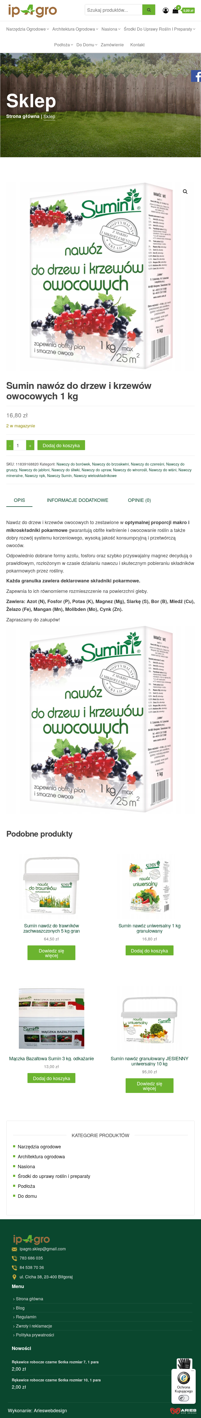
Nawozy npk (35, 475)
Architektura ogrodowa (73, 29)
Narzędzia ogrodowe (26, 29)
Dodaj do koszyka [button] (149, 950)
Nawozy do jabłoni (34, 469)
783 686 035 (31, 1258)
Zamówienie (112, 45)
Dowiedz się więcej (51, 952)
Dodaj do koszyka (61, 445)
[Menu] (192, 1372)
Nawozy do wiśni (162, 469)
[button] (185, 191)
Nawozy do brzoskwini (110, 464)
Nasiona (109, 29)
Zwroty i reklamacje (34, 1326)
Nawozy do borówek (73, 464)
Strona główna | (24, 116)
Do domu (85, 45)
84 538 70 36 (32, 1267)
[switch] (183, 1398)
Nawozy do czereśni (147, 464)
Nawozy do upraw (96, 469)
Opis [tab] (19, 499)
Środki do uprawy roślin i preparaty (158, 29)
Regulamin (26, 1317)
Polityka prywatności (35, 1335)
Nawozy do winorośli (130, 469)
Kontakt (137, 45)
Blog (20, 1308)
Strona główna (29, 1299)
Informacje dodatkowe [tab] (77, 499)
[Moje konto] (166, 10)
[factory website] (183, 1410)
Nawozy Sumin (59, 475)
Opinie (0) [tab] (139, 499)
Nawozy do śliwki (66, 469)
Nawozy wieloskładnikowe (95, 475)
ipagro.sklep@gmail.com (43, 1249)
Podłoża (62, 45)
